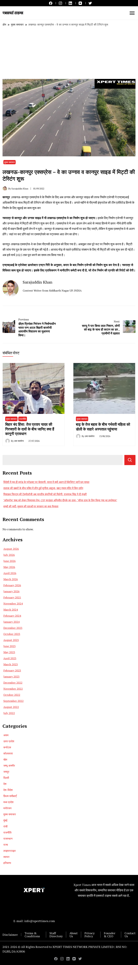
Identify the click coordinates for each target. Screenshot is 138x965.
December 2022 (12, 682)
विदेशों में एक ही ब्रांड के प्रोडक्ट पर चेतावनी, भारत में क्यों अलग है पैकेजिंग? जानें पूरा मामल (46, 482)
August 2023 (11, 640)
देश (4, 784)
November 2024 (13, 603)
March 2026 (10, 579)
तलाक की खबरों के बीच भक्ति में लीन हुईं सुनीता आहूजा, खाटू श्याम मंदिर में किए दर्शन (43, 488)
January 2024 (11, 622)
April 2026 (9, 573)
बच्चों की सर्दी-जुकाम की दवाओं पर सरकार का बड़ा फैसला (30, 506)
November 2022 (13, 689)
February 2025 (12, 597)
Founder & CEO (109, 934)
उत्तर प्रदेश (8, 741)
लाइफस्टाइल (9, 851)
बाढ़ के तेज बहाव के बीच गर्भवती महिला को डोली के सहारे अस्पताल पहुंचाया (103, 426)
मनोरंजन (7, 808)
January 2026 (11, 591)
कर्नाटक (7, 747)
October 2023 (11, 634)
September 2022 (13, 701)
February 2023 (12, 670)
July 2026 (9, 555)
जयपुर (6, 772)
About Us (74, 934)
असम (5, 735)
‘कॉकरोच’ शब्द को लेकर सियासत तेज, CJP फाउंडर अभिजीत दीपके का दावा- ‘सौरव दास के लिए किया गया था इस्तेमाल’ (60, 500)
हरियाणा (7, 863)
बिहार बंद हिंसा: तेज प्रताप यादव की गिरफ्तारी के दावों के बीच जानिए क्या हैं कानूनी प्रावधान (29, 429)
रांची (5, 826)
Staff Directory (56, 934)
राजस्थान (7, 838)
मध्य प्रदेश (8, 802)
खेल (5, 759)
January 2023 (11, 676)
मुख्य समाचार (9, 162)
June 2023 (9, 646)
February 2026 (12, 585)
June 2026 (9, 561)
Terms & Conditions (32, 934)
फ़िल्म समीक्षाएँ (10, 796)
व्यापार (6, 857)
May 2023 (9, 652)
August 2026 (11, 549)
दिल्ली (6, 778)
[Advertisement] (69, 52)
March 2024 (10, 609)
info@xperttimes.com (39, 921)
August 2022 (11, 707)
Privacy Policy (89, 934)
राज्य (5, 845)
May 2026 (9, 567)
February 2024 (12, 616)
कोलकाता (8, 753)
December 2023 (12, 628)
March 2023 (10, 664)
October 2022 (11, 695)
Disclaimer (10, 935)
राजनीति (22, 418)
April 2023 (9, 658)
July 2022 (9, 713)
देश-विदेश (8, 790)
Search (129, 460)
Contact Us (130, 934)
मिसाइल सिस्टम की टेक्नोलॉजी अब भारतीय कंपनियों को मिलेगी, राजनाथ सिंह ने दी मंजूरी (45, 494)
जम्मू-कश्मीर (9, 765)
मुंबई (5, 820)
